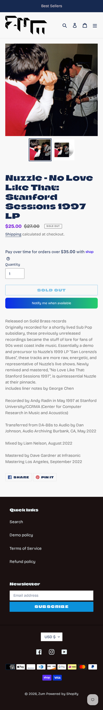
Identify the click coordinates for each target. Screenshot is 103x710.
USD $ (50, 637)
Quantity (12, 264)
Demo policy (21, 535)
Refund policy (22, 561)
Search (16, 521)
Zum (41, 694)
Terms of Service (26, 548)
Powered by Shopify (62, 694)
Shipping (13, 234)
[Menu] (95, 25)
